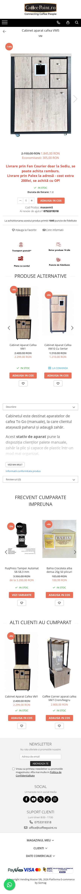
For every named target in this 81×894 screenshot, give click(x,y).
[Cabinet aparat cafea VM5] (40, 95)
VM (40, 36)
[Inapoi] (3, 31)
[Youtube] (33, 799)
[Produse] (5, 23)
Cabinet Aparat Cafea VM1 (23, 346)
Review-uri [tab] (13, 479)
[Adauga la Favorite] (23, 383)
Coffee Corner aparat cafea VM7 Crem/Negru (59, 698)
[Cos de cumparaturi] (68, 22)
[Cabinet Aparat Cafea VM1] (23, 313)
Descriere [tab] (11, 406)
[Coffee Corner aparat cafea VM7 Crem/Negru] (59, 662)
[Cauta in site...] (77, 22)
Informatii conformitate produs (23, 471)
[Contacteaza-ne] (58, 22)
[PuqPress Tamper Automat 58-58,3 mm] (22, 539)
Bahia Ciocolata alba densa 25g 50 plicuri (59, 570)
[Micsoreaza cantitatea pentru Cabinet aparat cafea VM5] (20, 201)
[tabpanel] (40, 95)
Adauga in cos (51, 200)
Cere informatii (54, 230)
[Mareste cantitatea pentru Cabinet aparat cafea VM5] (31, 201)
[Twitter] (40, 799)
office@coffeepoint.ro (42, 827)
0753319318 (42, 822)
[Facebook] (26, 799)
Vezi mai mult (15, 464)
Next (75, 99)
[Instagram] (55, 799)
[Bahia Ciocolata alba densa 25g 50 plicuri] (59, 539)
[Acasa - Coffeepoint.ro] (40, 9)
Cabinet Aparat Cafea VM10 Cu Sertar (57, 346)
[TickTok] (47, 799)
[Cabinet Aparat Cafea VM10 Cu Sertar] (57, 313)
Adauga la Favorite (26, 230)
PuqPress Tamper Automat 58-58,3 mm (22, 570)
